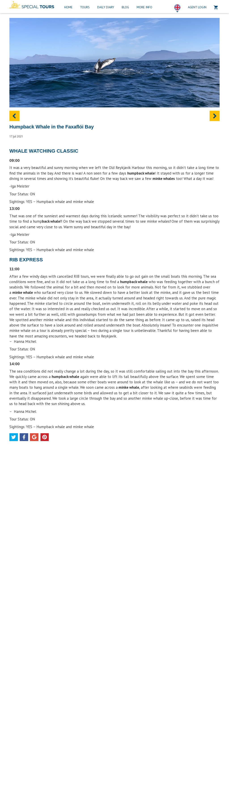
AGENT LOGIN (197, 7)
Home (68, 7)
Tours (85, 7)
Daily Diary (105, 7)
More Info (144, 7)
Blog (125, 7)
